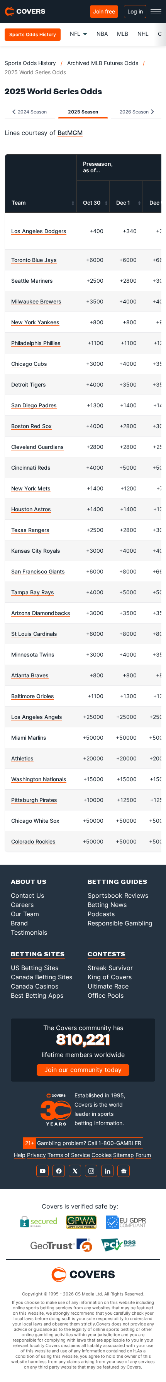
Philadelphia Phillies (36, 343)
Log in (135, 11)
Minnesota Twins (32, 654)
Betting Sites (38, 953)
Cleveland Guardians (37, 446)
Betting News (107, 905)
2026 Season (135, 112)
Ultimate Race (108, 986)
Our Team (25, 914)
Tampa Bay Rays (32, 592)
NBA (102, 33)
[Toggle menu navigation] (156, 11)
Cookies (101, 1155)
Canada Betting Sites (41, 977)
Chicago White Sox (35, 820)
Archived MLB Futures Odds (102, 63)
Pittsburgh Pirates (34, 800)
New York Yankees (35, 322)
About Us (29, 881)
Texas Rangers (30, 530)
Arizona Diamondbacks (40, 613)
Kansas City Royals (35, 550)
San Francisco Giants (38, 571)
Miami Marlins (28, 737)
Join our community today (83, 1070)
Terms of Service (68, 1155)
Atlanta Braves (30, 675)
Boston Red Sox (31, 426)
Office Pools (106, 995)
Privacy (36, 1155)
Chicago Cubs (29, 363)
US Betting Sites (34, 968)
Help (19, 1155)
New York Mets (31, 488)
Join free (104, 11)
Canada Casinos (34, 986)
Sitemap (123, 1155)
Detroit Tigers (28, 384)
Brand (19, 923)
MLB (122, 33)
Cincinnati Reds (31, 467)
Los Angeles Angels (36, 717)
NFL (75, 33)
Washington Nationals (38, 779)
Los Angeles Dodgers (38, 231)
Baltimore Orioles (32, 696)
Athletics (22, 758)
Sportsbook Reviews (118, 895)
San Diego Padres (34, 405)
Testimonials (29, 932)
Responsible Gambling (120, 923)
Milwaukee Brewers (36, 301)
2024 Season (32, 112)
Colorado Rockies (33, 841)
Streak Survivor (110, 968)
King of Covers (110, 977)
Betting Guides (117, 881)
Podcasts (101, 914)
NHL (143, 33)
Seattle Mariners (32, 280)
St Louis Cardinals (34, 633)
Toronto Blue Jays (34, 260)
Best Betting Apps (37, 995)
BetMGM (70, 133)
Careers (22, 905)
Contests (106, 953)
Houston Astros (31, 509)
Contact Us (27, 895)
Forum (143, 1155)
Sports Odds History (30, 63)
